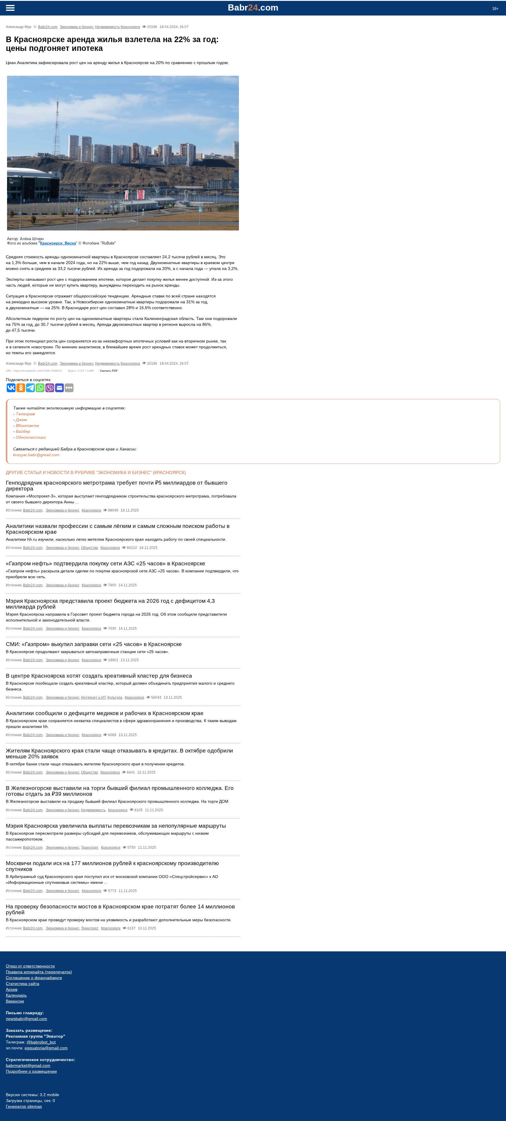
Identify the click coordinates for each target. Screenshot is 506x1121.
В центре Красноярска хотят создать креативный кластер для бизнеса (99, 676)
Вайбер (23, 431)
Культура (114, 697)
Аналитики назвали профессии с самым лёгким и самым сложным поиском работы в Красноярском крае (118, 529)
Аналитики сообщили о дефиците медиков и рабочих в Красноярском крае (105, 713)
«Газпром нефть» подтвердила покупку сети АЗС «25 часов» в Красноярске (105, 563)
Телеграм (25, 413)
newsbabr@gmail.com (26, 1018)
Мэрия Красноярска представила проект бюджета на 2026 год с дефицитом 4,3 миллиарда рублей (110, 604)
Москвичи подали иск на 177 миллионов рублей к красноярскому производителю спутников (112, 866)
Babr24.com (47, 27)
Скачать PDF (109, 370)
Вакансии (15, 1001)
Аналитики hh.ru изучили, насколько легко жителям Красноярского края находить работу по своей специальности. (116, 539)
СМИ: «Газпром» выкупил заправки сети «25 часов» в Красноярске (94, 644)
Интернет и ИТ (93, 697)
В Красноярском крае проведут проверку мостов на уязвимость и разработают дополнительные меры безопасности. (119, 919)
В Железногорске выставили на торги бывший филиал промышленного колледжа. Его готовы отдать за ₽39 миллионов (120, 791)
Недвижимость (107, 27)
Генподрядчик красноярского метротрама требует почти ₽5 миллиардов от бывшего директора (117, 486)
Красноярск (130, 27)
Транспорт (90, 848)
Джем (21, 419)
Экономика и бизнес (76, 27)
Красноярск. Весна (58, 243)
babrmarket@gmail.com (28, 1065)
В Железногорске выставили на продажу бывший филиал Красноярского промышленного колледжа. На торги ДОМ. (118, 801)
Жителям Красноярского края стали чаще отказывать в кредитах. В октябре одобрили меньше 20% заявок (119, 754)
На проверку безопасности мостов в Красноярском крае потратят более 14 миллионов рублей (120, 909)
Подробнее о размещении (31, 1071)
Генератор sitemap (24, 1106)
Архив (11, 989)
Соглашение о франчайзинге (34, 977)
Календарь (16, 995)
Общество (89, 548)
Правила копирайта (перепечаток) (39, 972)
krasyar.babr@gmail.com (36, 454)
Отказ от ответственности (30, 966)
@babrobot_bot (41, 1042)
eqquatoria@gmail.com (46, 1048)
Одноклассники (31, 437)
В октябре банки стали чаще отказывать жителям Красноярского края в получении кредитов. (95, 764)
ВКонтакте (27, 425)
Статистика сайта (22, 983)
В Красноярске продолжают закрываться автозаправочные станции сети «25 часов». (87, 651)
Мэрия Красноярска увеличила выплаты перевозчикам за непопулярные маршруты (116, 826)
